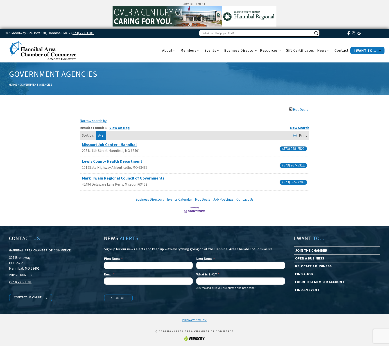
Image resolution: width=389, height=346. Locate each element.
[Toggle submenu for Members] (198, 50)
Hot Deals (300, 109)
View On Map (119, 127)
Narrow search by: (93, 120)
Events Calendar (179, 199)
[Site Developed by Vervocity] (194, 339)
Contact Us (244, 199)
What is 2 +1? (207, 274)
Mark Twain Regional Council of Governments (123, 178)
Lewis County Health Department (112, 161)
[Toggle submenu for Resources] (279, 50)
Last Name (205, 258)
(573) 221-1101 (82, 33)
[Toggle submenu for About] (174, 50)
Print (303, 135)
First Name (113, 258)
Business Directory (150, 199)
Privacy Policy (194, 320)
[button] (30, 297)
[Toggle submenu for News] (328, 50)
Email (109, 274)
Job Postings (223, 199)
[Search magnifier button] (316, 33)
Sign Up (118, 298)
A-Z (101, 135)
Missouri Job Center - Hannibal (109, 145)
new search (299, 127)
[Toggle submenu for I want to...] (380, 50)
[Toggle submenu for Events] (218, 50)
